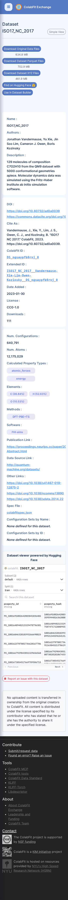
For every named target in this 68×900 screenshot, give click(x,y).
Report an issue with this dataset (28, 678)
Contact (9, 831)
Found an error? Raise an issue (30, 755)
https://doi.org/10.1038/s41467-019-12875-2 (34, 485)
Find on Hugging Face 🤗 (19, 85)
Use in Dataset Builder (17, 92)
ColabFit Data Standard (25, 778)
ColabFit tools (18, 773)
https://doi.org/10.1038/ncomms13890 (35, 493)
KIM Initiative (41, 852)
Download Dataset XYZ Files (21, 73)
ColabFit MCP (18, 769)
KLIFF (12, 782)
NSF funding (27, 842)
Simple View (56, 31)
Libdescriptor (17, 791)
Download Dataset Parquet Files (23, 61)
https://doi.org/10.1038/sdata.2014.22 (35, 499)
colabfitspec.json (19, 512)
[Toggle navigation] (8, 7)
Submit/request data (23, 751)
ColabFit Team (18, 823)
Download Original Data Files (21, 48)
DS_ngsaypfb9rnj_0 (23, 257)
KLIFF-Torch (16, 787)
